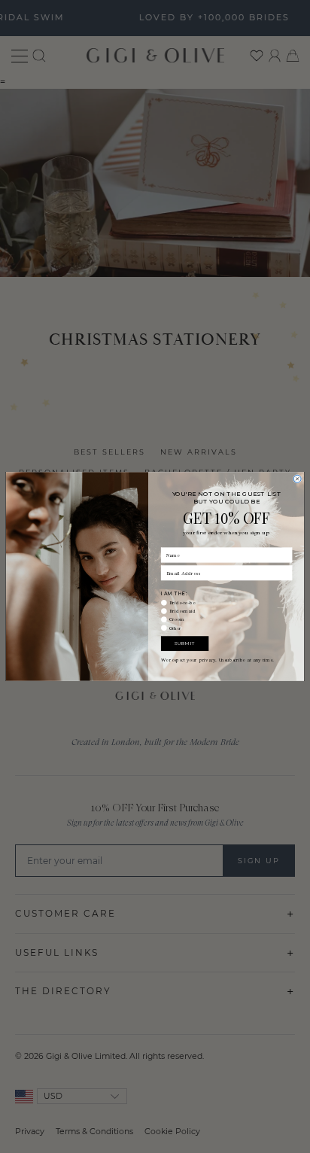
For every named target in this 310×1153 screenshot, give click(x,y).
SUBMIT (185, 643)
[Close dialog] (297, 478)
